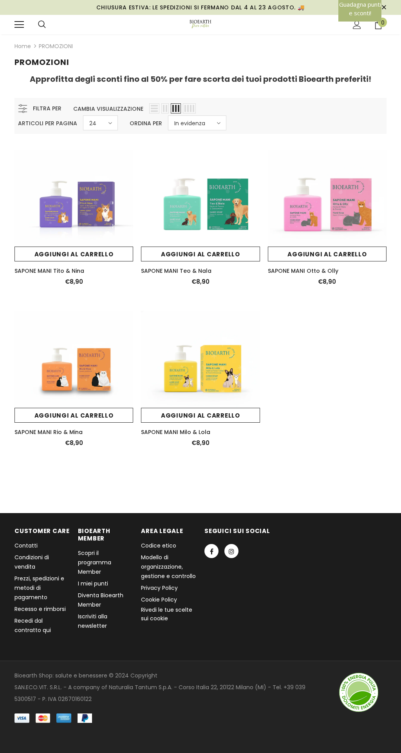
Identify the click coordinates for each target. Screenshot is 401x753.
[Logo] (201, 24)
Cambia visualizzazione (108, 109)
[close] (384, 7)
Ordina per (146, 123)
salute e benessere (81, 675)
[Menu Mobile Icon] (19, 24)
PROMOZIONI (56, 46)
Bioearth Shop (33, 675)
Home (22, 46)
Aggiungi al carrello (74, 254)
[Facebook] (211, 551)
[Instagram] (231, 551)
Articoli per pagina (47, 123)
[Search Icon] (42, 25)
